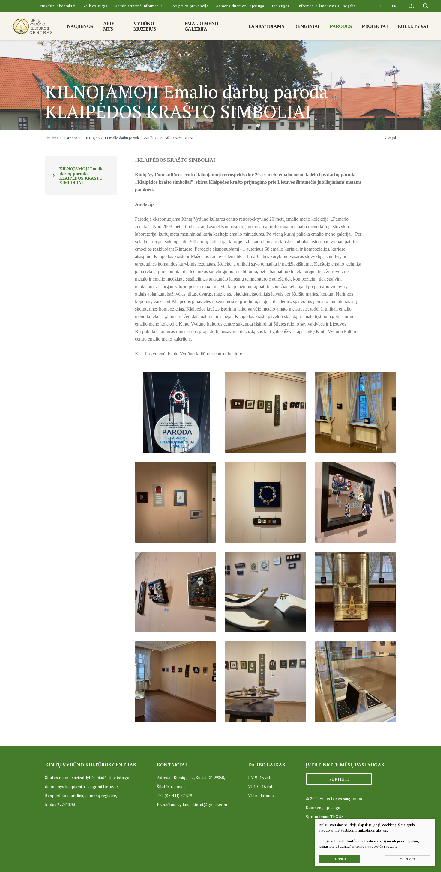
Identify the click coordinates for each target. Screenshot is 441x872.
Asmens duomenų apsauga (240, 6)
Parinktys (407, 859)
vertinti (339, 779)
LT (382, 6)
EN (394, 6)
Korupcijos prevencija (189, 6)
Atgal (392, 137)
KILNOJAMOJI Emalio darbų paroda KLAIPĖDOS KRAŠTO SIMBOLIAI (81, 175)
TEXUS (337, 816)
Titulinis (51, 137)
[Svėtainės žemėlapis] (411, 6)
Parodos (70, 137)
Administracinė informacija (139, 6)
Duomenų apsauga (323, 807)
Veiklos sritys (95, 6)
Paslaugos (281, 6)
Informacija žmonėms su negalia (326, 6)
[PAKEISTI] (32, 26)
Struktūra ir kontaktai (57, 6)
